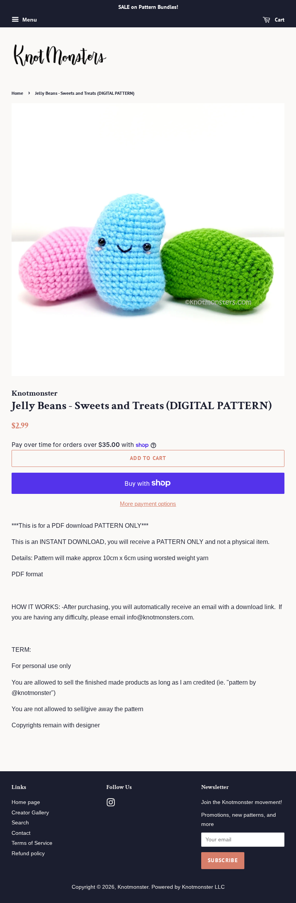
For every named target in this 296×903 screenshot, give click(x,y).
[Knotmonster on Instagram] (110, 804)
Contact (21, 833)
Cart (278, 19)
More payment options (148, 503)
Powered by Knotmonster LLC (188, 887)
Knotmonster (133, 887)
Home (17, 93)
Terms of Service (32, 843)
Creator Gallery (30, 813)
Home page (26, 802)
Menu (29, 20)
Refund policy (28, 853)
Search (20, 823)
